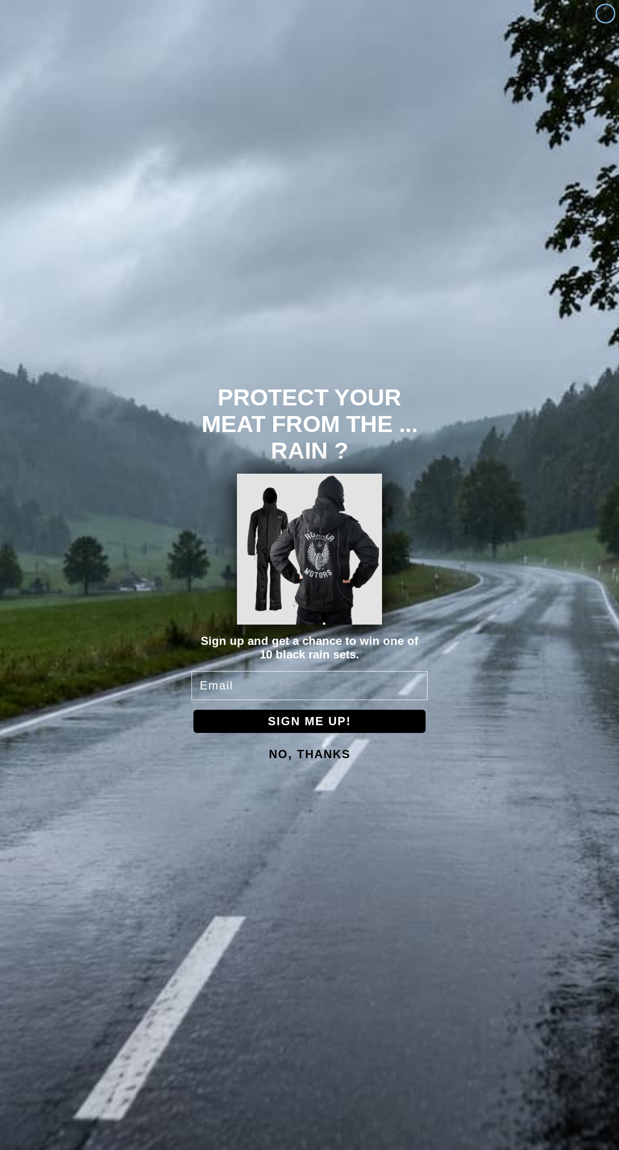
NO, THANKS (310, 754)
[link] (309, 549)
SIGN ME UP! (309, 721)
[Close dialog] (605, 13)
